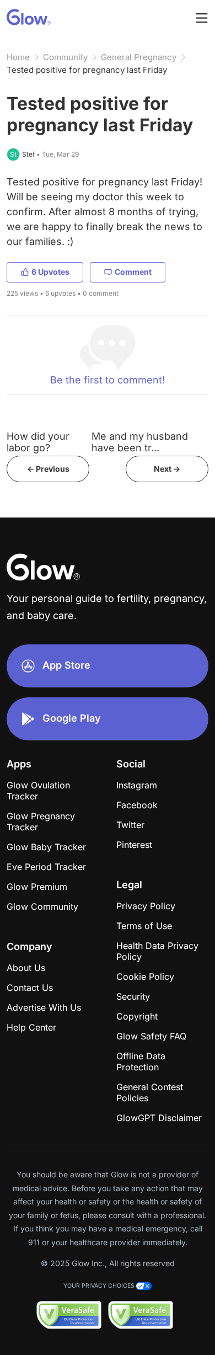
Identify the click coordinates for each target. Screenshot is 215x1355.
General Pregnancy (138, 57)
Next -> (167, 468)
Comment (133, 271)
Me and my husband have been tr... (140, 442)
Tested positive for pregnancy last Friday (87, 70)
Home (18, 57)
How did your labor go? (38, 442)
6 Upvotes (50, 271)
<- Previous (48, 468)
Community (65, 57)
